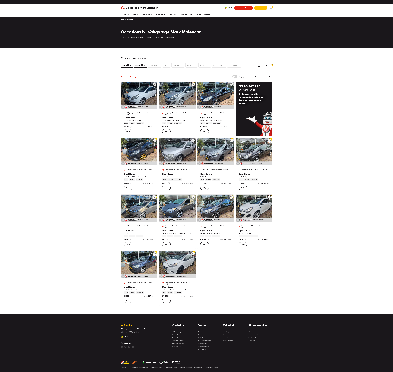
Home (122, 19)
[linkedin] (133, 347)
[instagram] (129, 347)
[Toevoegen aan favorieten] (154, 84)
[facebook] (122, 347)
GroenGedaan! (151, 362)
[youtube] (125, 347)
